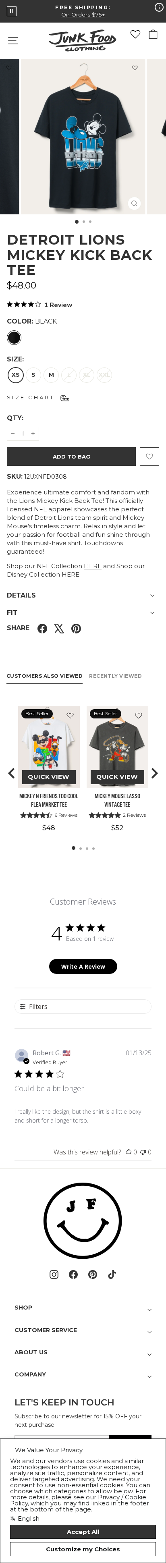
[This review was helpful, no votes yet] (128, 1152)
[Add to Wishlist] (135, 69)
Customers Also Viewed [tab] (44, 676)
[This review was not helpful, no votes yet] (143, 1152)
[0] (135, 34)
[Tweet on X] (59, 628)
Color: (32, 321)
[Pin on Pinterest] (76, 628)
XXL (104, 374)
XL (87, 374)
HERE (93, 566)
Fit (12, 612)
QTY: (34, 418)
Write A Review (83, 966)
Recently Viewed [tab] (115, 676)
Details (21, 595)
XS (16, 374)
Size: (15, 359)
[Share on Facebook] (42, 628)
